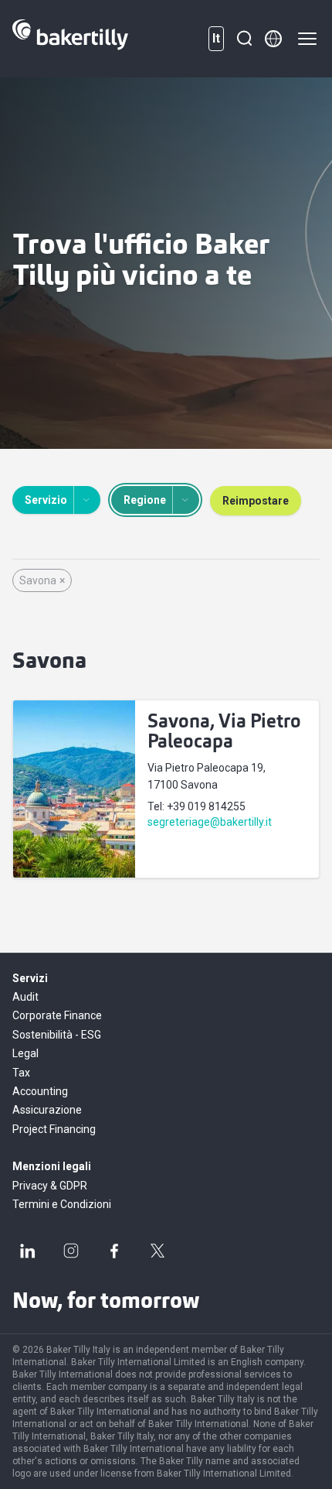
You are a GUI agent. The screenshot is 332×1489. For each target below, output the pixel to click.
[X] (157, 1250)
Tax (21, 1072)
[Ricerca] (244, 38)
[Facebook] (114, 1250)
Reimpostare (255, 501)
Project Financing (54, 1129)
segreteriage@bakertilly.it (209, 822)
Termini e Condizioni (61, 1204)
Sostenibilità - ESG (56, 1035)
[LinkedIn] (27, 1250)
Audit (25, 997)
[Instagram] (71, 1250)
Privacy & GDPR (49, 1185)
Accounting (40, 1091)
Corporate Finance (57, 1015)
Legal (25, 1053)
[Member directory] (273, 38)
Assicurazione (47, 1110)
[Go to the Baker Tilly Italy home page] (70, 38)
